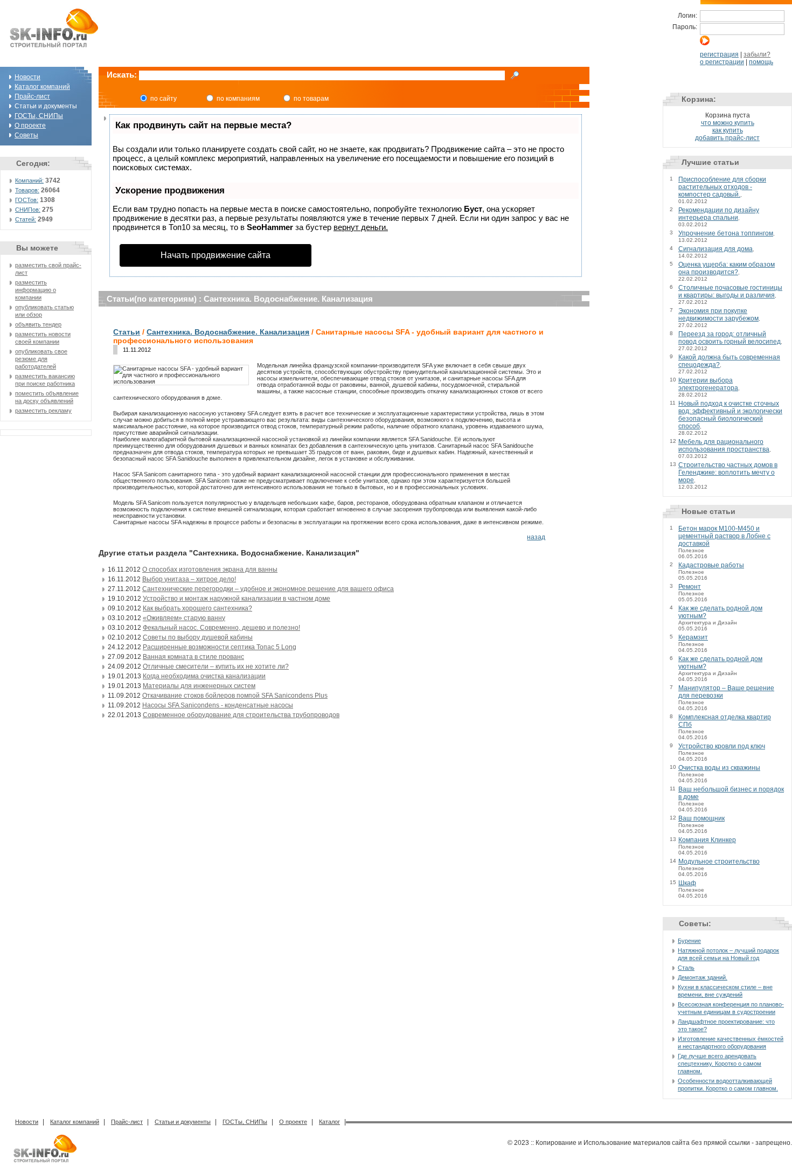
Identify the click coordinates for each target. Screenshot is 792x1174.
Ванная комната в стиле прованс (193, 657)
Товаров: (27, 190)
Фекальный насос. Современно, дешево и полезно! (221, 627)
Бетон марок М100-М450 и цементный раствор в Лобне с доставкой (724, 536)
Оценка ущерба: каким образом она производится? (726, 268)
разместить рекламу (43, 410)
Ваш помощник (701, 818)
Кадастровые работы (711, 565)
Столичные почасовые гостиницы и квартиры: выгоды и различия (730, 291)
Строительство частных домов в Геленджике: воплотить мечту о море (727, 472)
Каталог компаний (42, 87)
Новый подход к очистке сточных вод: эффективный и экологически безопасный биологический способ (730, 415)
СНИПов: (27, 209)
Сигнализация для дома (715, 249)
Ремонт (689, 587)
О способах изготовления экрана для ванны (209, 569)
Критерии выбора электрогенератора (708, 384)
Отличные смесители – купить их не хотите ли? (216, 666)
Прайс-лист (32, 96)
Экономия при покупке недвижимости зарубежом (718, 314)
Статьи (126, 332)
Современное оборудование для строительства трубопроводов (241, 715)
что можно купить (727, 123)
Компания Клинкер (707, 840)
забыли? (757, 54)
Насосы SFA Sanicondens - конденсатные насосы (217, 705)
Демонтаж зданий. (702, 977)
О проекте (30, 125)
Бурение (689, 940)
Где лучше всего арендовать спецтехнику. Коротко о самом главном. (719, 1063)
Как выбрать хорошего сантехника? (197, 608)
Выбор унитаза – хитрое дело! (189, 579)
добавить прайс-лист (727, 138)
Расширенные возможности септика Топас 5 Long (219, 647)
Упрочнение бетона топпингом (725, 233)
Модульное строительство (719, 861)
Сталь (686, 967)
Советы (26, 135)
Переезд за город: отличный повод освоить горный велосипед (729, 337)
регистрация (719, 54)
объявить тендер (38, 324)
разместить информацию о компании (35, 290)
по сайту (163, 98)
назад (536, 537)
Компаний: (29, 180)
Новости (27, 77)
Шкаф (687, 883)
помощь (761, 62)
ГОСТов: (26, 200)
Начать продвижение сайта (215, 255)
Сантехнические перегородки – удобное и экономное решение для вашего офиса (268, 589)
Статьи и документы (183, 1122)
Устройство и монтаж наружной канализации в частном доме (236, 598)
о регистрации (722, 62)
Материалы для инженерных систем (199, 686)
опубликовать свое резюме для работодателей (41, 359)
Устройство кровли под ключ (721, 746)
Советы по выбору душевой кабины (198, 637)
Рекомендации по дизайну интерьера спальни (718, 213)
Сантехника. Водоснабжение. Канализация (228, 332)
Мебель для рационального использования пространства (723, 445)
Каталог (329, 1122)
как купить (727, 130)
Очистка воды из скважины (719, 768)
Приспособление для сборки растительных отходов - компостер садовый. (722, 187)
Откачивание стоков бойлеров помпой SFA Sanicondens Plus (235, 695)
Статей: (25, 219)
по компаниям (238, 98)
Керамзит (693, 637)
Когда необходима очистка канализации (204, 676)
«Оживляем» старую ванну (184, 618)
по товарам (311, 98)
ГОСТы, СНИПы (39, 116)
